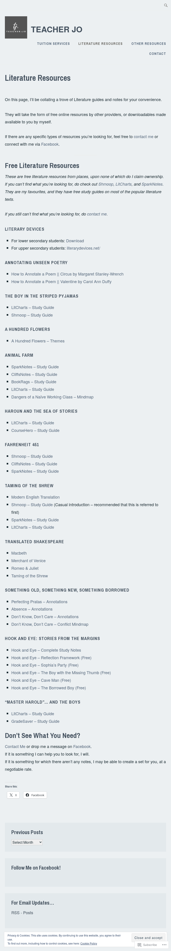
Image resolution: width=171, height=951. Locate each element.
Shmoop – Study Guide (32, 315)
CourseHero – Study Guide (35, 430)
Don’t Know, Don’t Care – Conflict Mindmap (49, 624)
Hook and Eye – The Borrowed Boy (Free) (48, 687)
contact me (143, 136)
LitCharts (124, 184)
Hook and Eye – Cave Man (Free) (41, 680)
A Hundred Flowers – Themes (38, 341)
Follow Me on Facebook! (36, 867)
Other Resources (148, 43)
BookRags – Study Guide (33, 381)
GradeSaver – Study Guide (35, 721)
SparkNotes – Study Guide (35, 366)
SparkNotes (152, 184)
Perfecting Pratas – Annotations (39, 601)
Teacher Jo (56, 29)
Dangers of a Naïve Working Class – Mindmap (52, 397)
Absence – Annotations (32, 609)
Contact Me (15, 746)
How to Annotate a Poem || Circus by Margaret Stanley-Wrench (67, 274)
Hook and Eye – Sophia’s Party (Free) (45, 665)
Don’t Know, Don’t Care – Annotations (45, 616)
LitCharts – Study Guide (32, 307)
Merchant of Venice (28, 560)
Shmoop (105, 184)
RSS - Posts (22, 912)
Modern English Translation (35, 497)
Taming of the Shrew (29, 575)
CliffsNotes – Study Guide (34, 374)
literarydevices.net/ (83, 248)
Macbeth (19, 553)
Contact (157, 53)
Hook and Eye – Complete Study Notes (46, 650)
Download (75, 240)
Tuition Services (53, 43)
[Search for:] (166, 5)
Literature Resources (100, 43)
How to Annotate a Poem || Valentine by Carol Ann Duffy (61, 281)
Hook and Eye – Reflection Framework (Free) (51, 657)
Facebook (50, 144)
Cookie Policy (88, 943)
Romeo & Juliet (25, 568)
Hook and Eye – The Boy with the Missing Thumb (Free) (61, 672)
